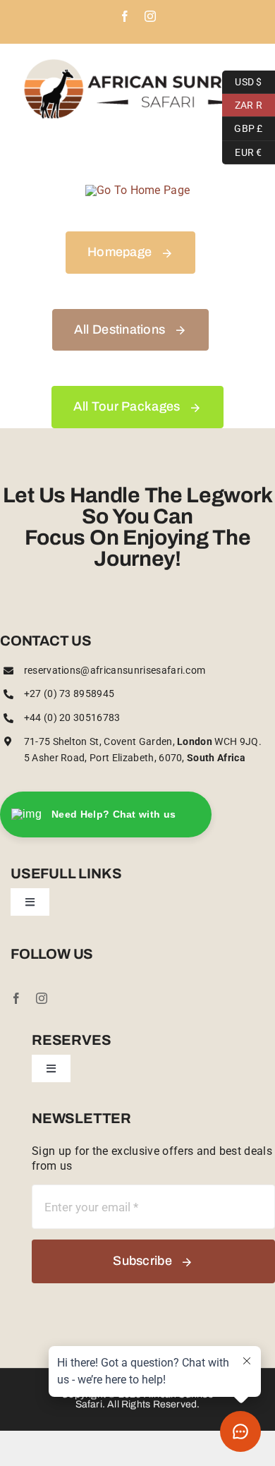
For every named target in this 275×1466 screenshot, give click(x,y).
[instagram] (41, 998)
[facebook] (16, 998)
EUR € (242, 150)
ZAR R (242, 103)
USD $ (242, 79)
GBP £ (242, 127)
